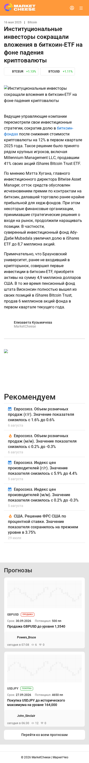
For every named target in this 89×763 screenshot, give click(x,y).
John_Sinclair (26, 716)
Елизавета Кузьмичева (33, 322)
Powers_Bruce (26, 637)
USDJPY (12, 688)
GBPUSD (13, 614)
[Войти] (72, 8)
